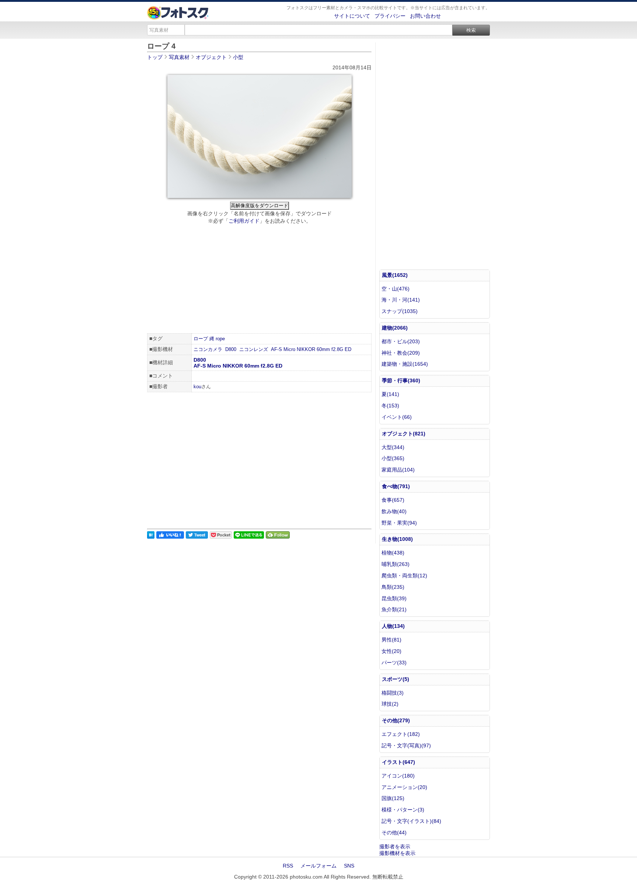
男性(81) (391, 640)
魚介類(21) (394, 609)
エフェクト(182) (401, 734)
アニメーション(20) (404, 787)
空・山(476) (396, 289)
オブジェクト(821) (403, 434)
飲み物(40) (394, 511)
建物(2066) (395, 328)
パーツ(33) (394, 662)
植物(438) (393, 553)
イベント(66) (397, 417)
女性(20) (391, 651)
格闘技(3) (393, 693)
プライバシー (390, 16)
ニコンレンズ (253, 349)
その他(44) (394, 832)
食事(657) (393, 500)
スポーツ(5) (395, 679)
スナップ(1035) (400, 311)
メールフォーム (318, 866)
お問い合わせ (425, 16)
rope (220, 338)
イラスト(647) (398, 762)
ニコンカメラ (208, 349)
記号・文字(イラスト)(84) (411, 821)
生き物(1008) (397, 539)
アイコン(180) (398, 776)
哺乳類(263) (396, 564)
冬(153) (390, 406)
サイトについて (352, 16)
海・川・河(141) (401, 300)
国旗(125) (393, 798)
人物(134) (393, 626)
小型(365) (393, 458)
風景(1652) (395, 275)
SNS (349, 866)
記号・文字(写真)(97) (406, 745)
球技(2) (390, 704)
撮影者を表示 (394, 846)
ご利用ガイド (244, 221)
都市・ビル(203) (401, 341)
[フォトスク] (178, 18)
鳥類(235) (393, 587)
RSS (288, 866)
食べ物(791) (396, 486)
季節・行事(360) (401, 380)
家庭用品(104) (398, 470)
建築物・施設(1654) (405, 364)
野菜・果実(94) (399, 523)
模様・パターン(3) (403, 810)
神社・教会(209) (401, 353)
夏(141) (390, 394)
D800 (230, 349)
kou (197, 386)
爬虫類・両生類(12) (404, 575)
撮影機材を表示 (397, 853)
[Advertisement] (259, 279)
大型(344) (393, 447)
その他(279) (396, 720)
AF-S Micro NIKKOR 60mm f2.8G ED (311, 349)
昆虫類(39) (394, 598)
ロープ (201, 338)
